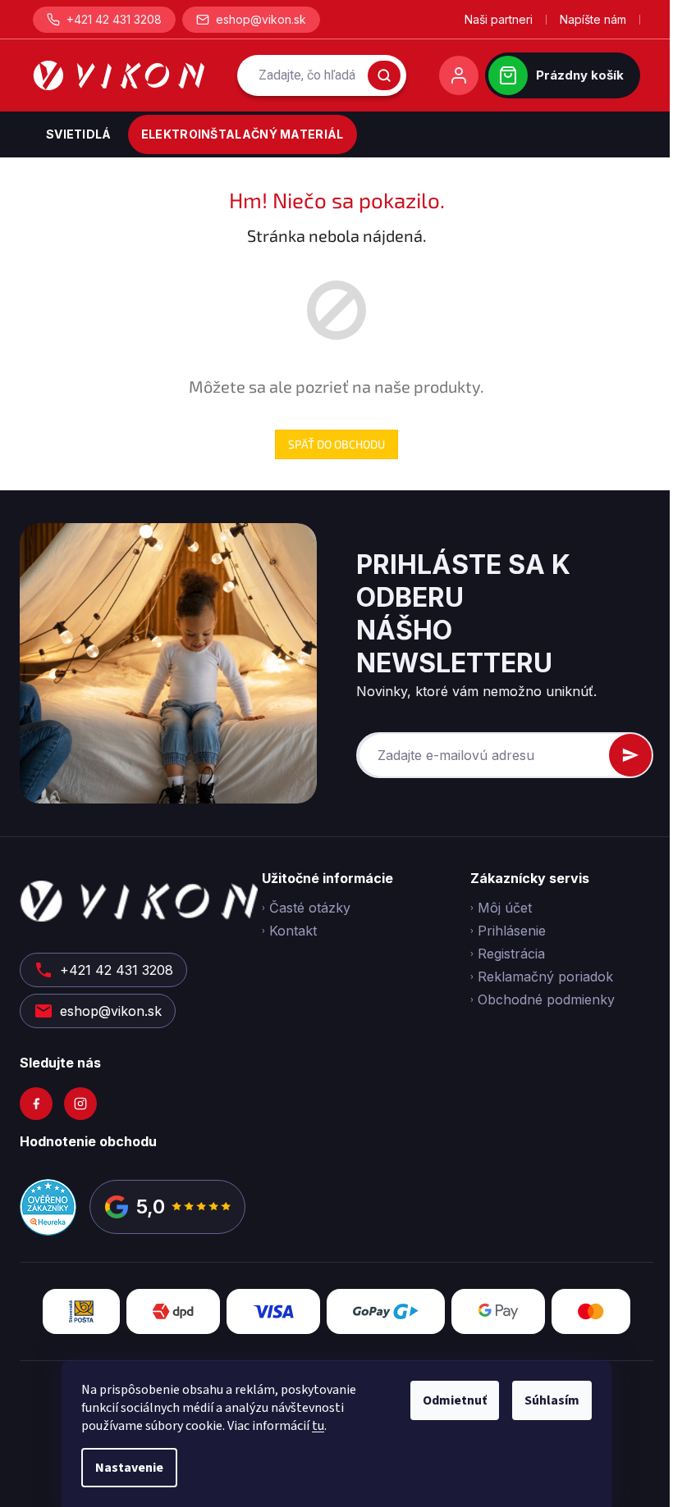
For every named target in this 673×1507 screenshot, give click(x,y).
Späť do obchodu (336, 444)
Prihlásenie (512, 930)
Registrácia (511, 953)
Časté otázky (309, 907)
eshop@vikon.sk (261, 19)
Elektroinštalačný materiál (242, 134)
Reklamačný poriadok (545, 976)
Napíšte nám (593, 19)
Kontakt (293, 930)
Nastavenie (129, 1468)
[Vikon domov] (118, 75)
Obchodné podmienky (546, 999)
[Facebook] (36, 1103)
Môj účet (505, 907)
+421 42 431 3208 (114, 19)
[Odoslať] (630, 755)
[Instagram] (80, 1103)
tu (318, 1426)
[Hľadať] (384, 75)
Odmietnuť (455, 1400)
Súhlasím (551, 1400)
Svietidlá (79, 134)
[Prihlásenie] (458, 75)
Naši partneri (499, 19)
